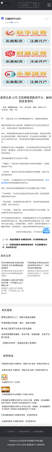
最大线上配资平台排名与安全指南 (16, 328)
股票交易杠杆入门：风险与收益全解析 (18, 317)
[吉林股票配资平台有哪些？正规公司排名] (5, 389)
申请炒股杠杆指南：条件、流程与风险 (18, 322)
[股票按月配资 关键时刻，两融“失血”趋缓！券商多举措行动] (25, 365)
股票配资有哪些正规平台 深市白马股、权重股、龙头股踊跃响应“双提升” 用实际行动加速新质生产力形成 (26, 407)
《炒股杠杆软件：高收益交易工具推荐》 (19, 342)
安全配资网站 (38, 431)
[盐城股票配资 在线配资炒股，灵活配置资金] (19, 416)
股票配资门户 (32, 444)
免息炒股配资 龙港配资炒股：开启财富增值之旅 (28, 239)
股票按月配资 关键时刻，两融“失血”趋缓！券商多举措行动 (25, 370)
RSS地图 (30, 440)
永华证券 (10, 431)
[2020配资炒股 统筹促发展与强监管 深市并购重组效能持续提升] (12, 265)
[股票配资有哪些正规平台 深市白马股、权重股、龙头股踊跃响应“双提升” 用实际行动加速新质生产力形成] (26, 401)
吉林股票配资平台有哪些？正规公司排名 (18, 394)
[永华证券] (5, 5)
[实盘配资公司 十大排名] (4, 377)
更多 (47, 18)
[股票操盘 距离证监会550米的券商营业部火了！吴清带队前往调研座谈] (39, 265)
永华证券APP (24, 431)
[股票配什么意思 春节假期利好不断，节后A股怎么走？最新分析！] (12, 282)
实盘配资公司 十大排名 (11, 382)
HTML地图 (38, 440)
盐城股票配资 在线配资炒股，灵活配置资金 (19, 421)
